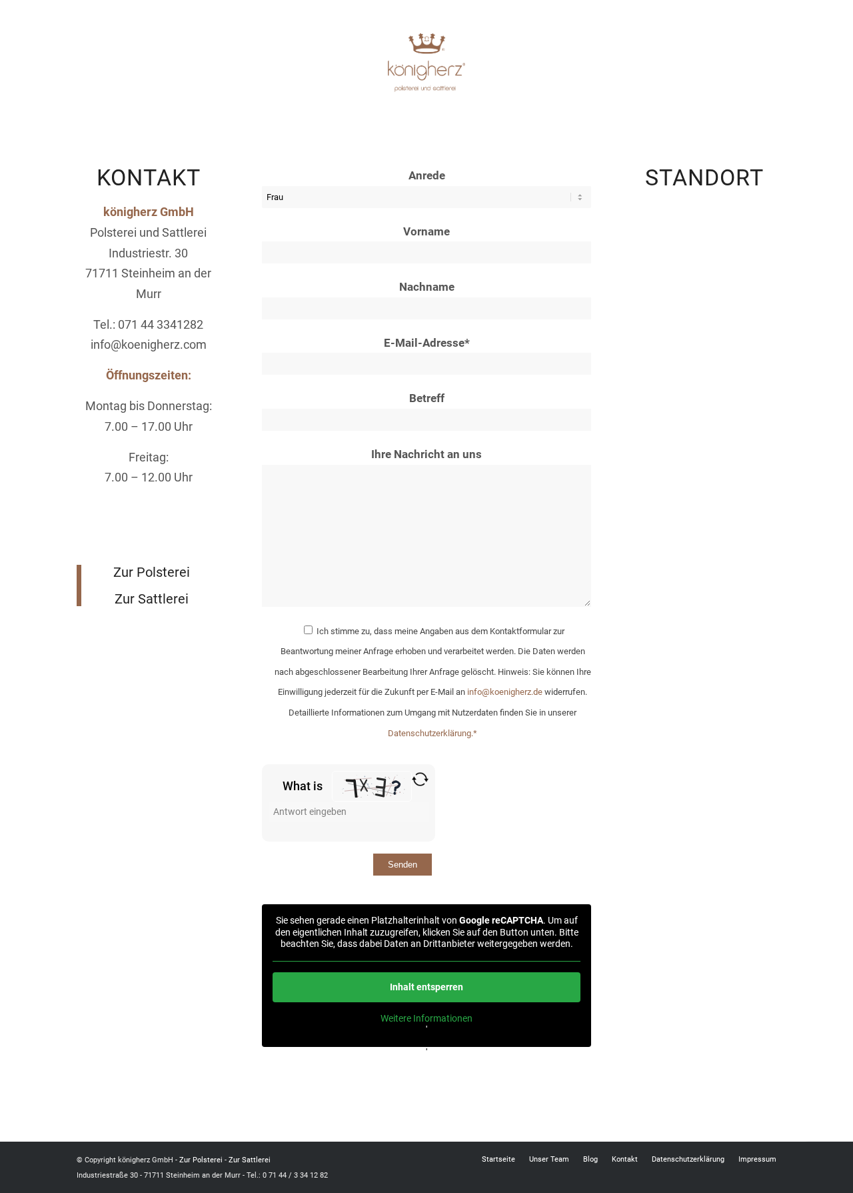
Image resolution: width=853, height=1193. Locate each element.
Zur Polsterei (151, 572)
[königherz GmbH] (426, 62)
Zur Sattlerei (152, 599)
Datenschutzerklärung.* (432, 733)
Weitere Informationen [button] (426, 1018)
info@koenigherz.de (504, 692)
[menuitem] (498, 1159)
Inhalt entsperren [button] (426, 987)
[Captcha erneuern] (420, 779)
